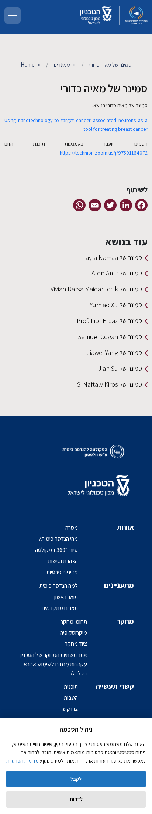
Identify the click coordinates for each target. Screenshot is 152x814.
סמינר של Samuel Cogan (110, 336)
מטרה (71, 528)
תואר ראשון (66, 597)
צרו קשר (69, 709)
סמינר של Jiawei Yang (114, 352)
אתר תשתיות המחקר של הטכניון (53, 655)
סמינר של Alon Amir (116, 273)
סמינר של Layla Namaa (112, 257)
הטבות (71, 698)
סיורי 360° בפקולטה (56, 550)
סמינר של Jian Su (120, 368)
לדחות (76, 799)
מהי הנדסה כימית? (58, 539)
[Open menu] (12, 15)
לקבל (76, 779)
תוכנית (71, 687)
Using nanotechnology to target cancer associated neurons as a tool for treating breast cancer (76, 124)
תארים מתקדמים (60, 608)
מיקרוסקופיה (73, 633)
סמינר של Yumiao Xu (116, 305)
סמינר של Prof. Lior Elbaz (109, 320)
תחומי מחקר (74, 621)
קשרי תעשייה (115, 686)
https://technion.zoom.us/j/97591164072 (104, 152)
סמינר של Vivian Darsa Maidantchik (96, 289)
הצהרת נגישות (63, 561)
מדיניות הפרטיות (22, 760)
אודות (125, 527)
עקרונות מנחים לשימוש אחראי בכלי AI (55, 668)
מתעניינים (119, 585)
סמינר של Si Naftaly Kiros (109, 384)
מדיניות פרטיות (62, 572)
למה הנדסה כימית (58, 586)
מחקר (125, 621)
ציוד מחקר (76, 644)
